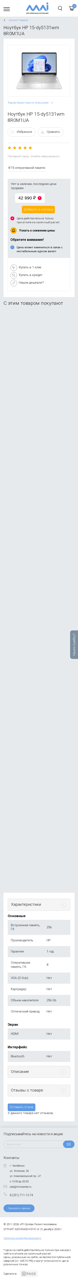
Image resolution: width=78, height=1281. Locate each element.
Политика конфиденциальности (22, 1238)
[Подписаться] (68, 1144)
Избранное (24, 131)
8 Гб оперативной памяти (26, 168)
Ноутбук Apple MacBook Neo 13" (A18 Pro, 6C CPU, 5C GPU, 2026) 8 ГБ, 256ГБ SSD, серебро (38, 357)
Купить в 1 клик (30, 267)
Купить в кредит (30, 275)
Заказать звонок (19, 1208)
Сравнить (53, 131)
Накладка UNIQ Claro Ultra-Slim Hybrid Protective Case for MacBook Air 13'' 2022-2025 (37, 523)
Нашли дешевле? (31, 282)
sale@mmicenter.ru (20, 1186)
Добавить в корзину (38, 209)
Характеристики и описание (28, 102)
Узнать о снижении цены (37, 230)
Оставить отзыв (21, 1107)
